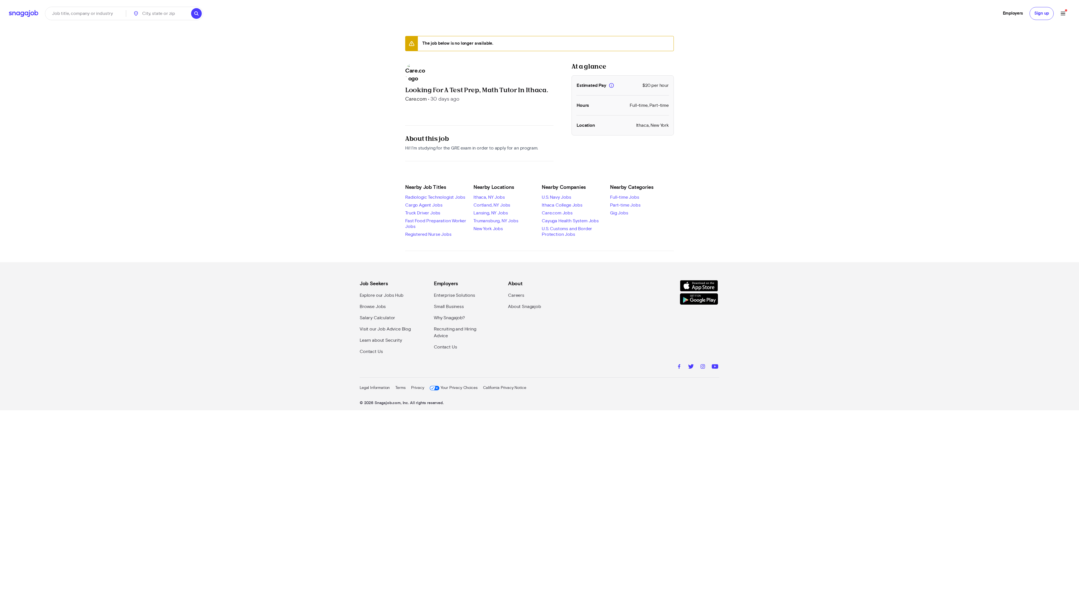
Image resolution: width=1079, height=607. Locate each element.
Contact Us (371, 351)
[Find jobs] (196, 13)
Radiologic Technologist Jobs (435, 197)
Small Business (449, 306)
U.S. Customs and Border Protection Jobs (567, 232)
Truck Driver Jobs (422, 213)
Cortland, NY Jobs (491, 205)
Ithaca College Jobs (562, 205)
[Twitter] (691, 367)
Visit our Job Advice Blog (385, 329)
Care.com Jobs (557, 213)
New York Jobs (488, 229)
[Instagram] (703, 367)
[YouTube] (715, 367)
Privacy (417, 388)
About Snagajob (524, 306)
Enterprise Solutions (454, 295)
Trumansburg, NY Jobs (495, 221)
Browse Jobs (373, 306)
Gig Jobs (619, 213)
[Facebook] (679, 367)
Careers (516, 295)
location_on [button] (136, 13)
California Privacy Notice (504, 388)
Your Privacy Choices (459, 388)
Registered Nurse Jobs (428, 234)
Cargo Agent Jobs (423, 205)
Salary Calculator (377, 318)
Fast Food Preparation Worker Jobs (435, 224)
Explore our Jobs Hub (382, 295)
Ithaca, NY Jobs (489, 197)
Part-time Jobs (625, 205)
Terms (400, 388)
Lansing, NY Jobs (490, 213)
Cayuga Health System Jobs (570, 221)
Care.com (416, 99)
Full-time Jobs (624, 197)
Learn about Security (381, 340)
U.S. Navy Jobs (556, 197)
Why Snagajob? (449, 318)
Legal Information (375, 388)
